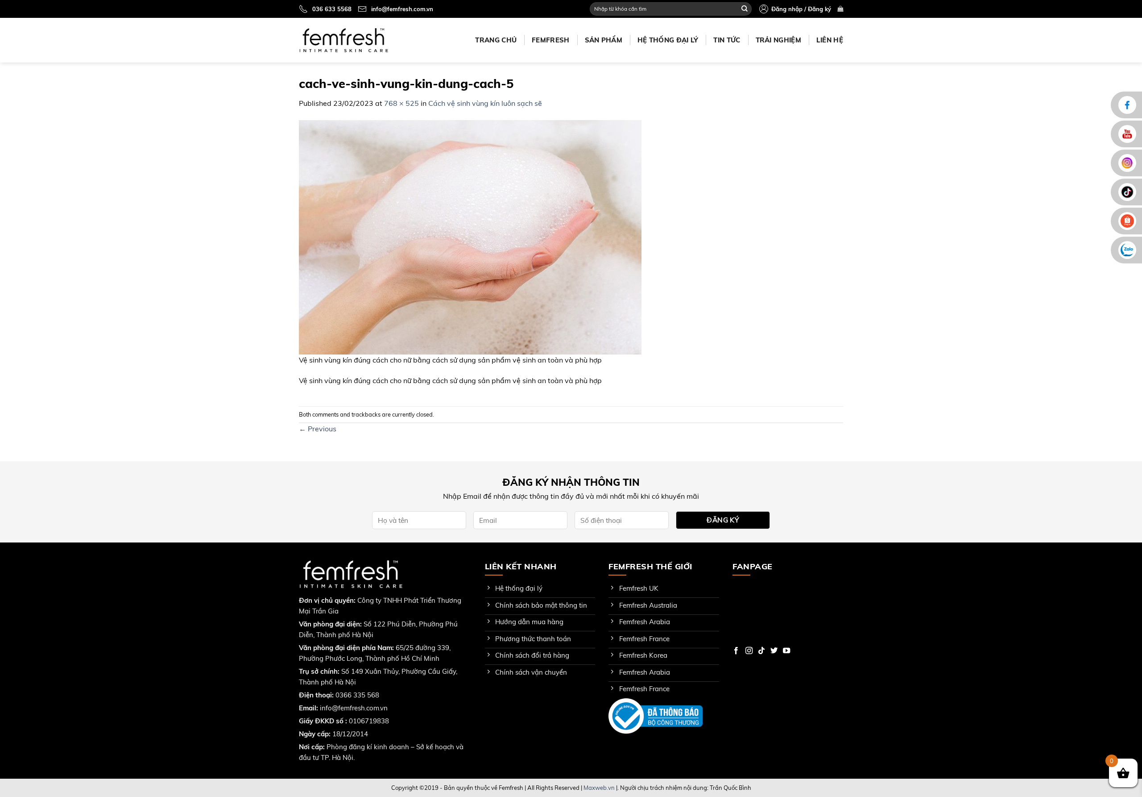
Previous (317, 428)
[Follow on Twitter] (774, 651)
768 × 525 (401, 103)
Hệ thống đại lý (668, 40)
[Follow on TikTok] (761, 651)
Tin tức (726, 40)
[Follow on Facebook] (736, 651)
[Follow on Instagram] (749, 651)
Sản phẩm (603, 40)
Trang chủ (496, 40)
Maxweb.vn (599, 787)
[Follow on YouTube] (786, 651)
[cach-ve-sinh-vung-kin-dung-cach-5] (470, 236)
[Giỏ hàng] (840, 8)
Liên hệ (829, 40)
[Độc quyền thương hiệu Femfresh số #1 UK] (343, 40)
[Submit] (744, 9)
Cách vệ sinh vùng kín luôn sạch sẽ (485, 103)
